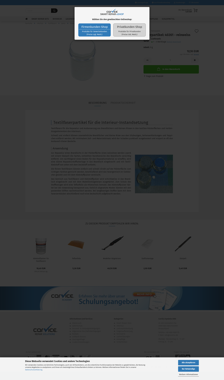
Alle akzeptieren (188, 362)
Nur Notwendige (188, 369)
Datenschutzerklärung (33, 370)
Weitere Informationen (188, 374)
